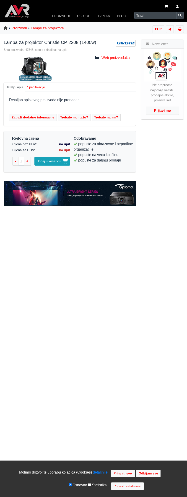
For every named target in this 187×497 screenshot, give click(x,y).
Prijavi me (162, 111)
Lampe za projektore (47, 28)
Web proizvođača (115, 58)
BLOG (121, 16)
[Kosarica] (166, 7)
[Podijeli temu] (170, 29)
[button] (177, 7)
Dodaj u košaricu (49, 161)
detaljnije (100, 472)
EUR (158, 29)
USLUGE (83, 16)
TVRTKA (103, 16)
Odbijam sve (148, 473)
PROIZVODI (61, 16)
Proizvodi (19, 28)
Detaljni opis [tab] (14, 87)
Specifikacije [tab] (36, 87)
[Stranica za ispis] (180, 29)
